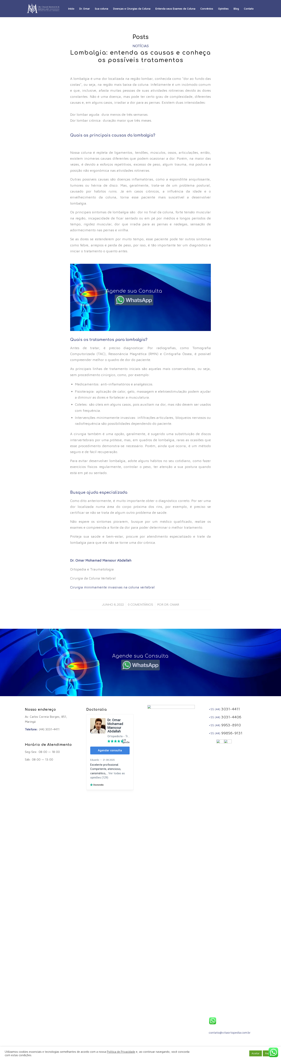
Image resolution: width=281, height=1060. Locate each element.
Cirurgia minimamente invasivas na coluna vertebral (113, 587)
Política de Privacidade (121, 1051)
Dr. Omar (171, 604)
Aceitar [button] (256, 1053)
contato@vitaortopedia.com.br (230, 1032)
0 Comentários (140, 604)
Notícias (140, 46)
